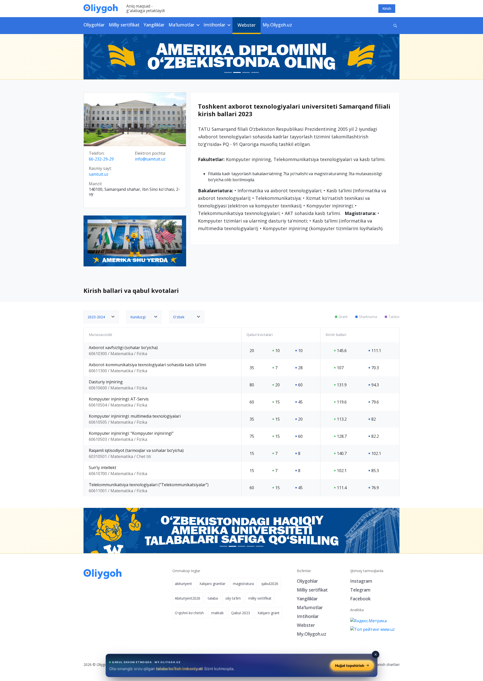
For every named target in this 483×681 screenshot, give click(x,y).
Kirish (386, 8)
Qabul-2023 (240, 612)
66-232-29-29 (101, 159)
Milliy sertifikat (124, 25)
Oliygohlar (94, 25)
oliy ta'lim (233, 598)
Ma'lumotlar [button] (182, 25)
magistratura (243, 583)
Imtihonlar (308, 616)
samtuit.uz (98, 174)
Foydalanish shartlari (382, 664)
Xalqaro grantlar (212, 583)
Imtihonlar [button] (215, 25)
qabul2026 (269, 583)
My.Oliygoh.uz (277, 25)
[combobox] (101, 317)
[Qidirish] (395, 25)
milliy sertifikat (259, 598)
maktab (217, 612)
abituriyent (183, 583)
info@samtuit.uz (150, 159)
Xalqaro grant (268, 612)
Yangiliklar (154, 25)
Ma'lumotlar (310, 607)
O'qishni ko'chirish (189, 612)
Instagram (361, 581)
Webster (246, 25)
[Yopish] (375, 654)
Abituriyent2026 (187, 598)
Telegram (360, 590)
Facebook (360, 599)
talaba (213, 598)
